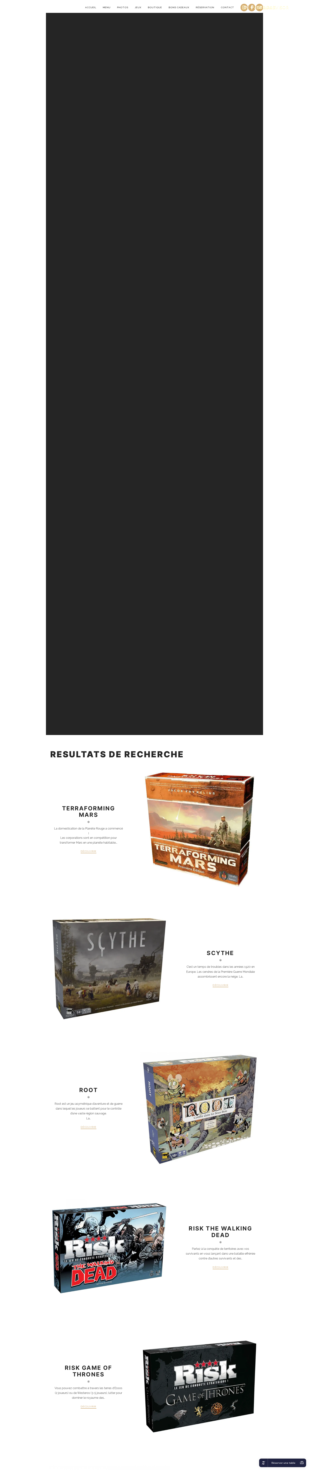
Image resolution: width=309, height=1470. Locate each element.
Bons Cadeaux (179, 7)
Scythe (220, 953)
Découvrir (88, 851)
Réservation (205, 7)
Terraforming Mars (88, 811)
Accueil (90, 7)
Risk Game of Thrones (88, 1371)
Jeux (138, 7)
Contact (227, 7)
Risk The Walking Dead (220, 1231)
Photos (122, 7)
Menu (107, 7)
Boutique (155, 7)
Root (88, 1090)
